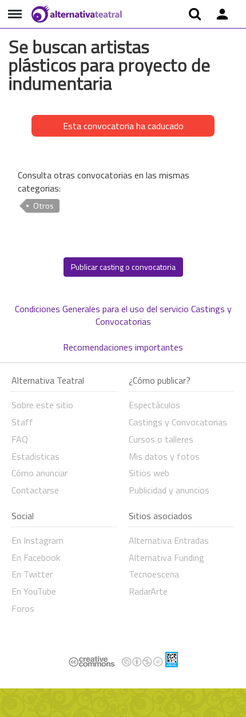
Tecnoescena (154, 574)
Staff (22, 422)
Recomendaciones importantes (123, 347)
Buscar (194, 14)
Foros (22, 608)
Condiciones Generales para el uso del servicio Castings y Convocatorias (123, 315)
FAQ (19, 439)
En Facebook (35, 557)
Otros (43, 206)
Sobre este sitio (42, 405)
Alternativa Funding (166, 557)
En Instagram (37, 540)
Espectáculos (154, 405)
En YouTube (33, 591)
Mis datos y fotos (164, 456)
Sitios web (149, 473)
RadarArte (148, 591)
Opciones (222, 14)
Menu (14, 14)
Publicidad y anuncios (169, 490)
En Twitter (32, 574)
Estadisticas (35, 456)
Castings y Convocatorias (178, 422)
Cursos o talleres (161, 439)
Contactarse (35, 490)
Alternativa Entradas (169, 540)
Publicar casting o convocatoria (123, 267)
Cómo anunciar (39, 473)
